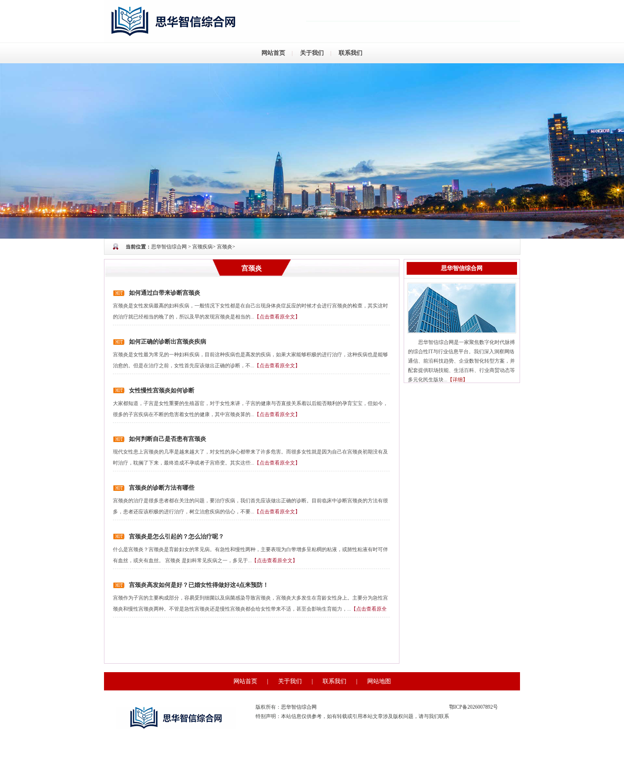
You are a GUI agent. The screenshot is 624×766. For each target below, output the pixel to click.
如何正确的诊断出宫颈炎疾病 (167, 341)
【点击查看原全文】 (277, 317)
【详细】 (457, 380)
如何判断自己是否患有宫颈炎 (167, 439)
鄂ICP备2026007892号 (473, 707)
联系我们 (351, 53)
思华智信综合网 (169, 247)
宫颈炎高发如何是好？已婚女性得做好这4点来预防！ (199, 585)
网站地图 (379, 681)
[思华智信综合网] (312, 150)
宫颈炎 (224, 247)
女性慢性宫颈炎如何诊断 (161, 390)
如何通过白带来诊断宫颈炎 (164, 293)
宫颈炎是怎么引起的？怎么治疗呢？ (176, 536)
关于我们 (312, 53)
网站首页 (273, 53)
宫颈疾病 (202, 247)
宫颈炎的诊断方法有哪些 (161, 487)
